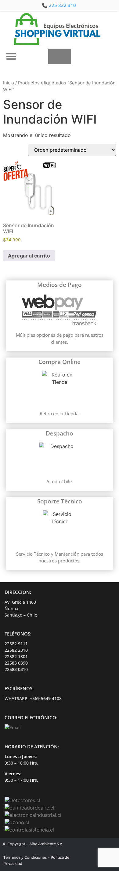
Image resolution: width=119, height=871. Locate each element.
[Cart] (59, 56)
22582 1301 (16, 656)
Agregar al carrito (29, 256)
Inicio (8, 83)
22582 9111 (16, 644)
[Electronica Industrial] (33, 815)
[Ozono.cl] (17, 822)
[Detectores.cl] (22, 800)
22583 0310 (16, 669)
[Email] (13, 727)
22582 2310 (16, 650)
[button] (11, 56)
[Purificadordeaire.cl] (29, 808)
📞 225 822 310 (59, 5)
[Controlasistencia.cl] (29, 830)
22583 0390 (16, 663)
